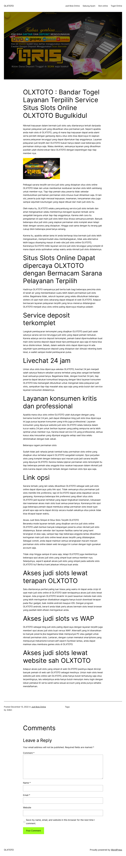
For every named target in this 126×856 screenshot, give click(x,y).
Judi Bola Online (38, 707)
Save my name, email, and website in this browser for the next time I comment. (60, 822)
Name (27, 783)
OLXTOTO (9, 6)
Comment (28, 753)
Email (26, 795)
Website (27, 807)
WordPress (116, 850)
